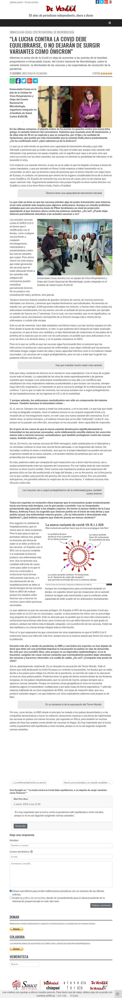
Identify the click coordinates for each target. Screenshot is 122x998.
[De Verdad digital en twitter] (102, 1)
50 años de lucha (31, 2)
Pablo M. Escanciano (37, 73)
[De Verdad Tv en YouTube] (110, 1)
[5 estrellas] (111, 73)
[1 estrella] (101, 73)
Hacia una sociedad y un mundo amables (85, 782)
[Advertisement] (61, 753)
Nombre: (14, 840)
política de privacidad (34, 898)
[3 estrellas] (106, 73)
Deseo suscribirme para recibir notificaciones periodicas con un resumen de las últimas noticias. (58, 893)
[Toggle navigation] (109, 23)
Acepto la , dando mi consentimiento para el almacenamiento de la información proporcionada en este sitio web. (58, 900)
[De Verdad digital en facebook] (98, 1)
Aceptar (74, 995)
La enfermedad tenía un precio (30, 782)
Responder (20, 826)
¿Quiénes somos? (16, 2)
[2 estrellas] (104, 73)
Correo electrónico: (20, 851)
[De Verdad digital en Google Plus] (106, 1)
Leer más (62, 995)
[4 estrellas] (109, 73)
